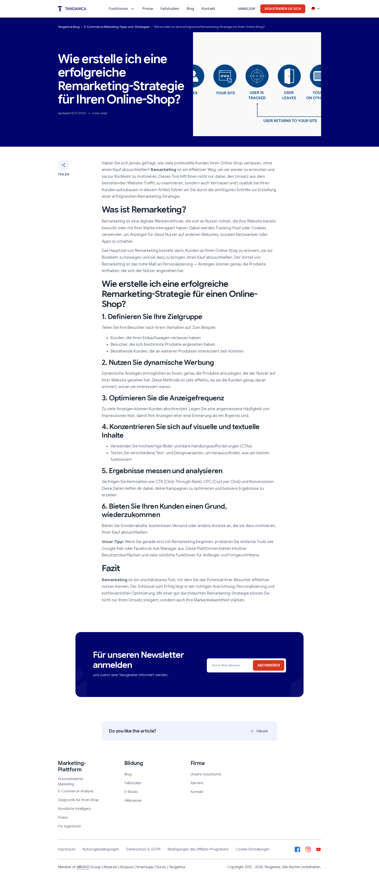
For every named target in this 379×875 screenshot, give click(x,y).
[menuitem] (122, 8)
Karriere (197, 783)
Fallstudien (132, 783)
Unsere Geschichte (206, 774)
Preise (63, 817)
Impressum (66, 849)
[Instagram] (308, 849)
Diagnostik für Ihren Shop (78, 800)
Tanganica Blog (69, 27)
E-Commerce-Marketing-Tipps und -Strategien (117, 27)
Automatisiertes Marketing (70, 781)
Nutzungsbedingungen (100, 849)
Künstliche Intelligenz (74, 809)
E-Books (131, 792)
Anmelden (246, 9)
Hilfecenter (133, 800)
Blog (128, 774)
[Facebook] (297, 849)
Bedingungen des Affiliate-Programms (198, 849)
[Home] (72, 9)
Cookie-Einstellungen (253, 849)
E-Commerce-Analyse (75, 791)
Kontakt (197, 792)
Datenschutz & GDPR (143, 849)
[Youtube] (318, 849)
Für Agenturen (69, 826)
